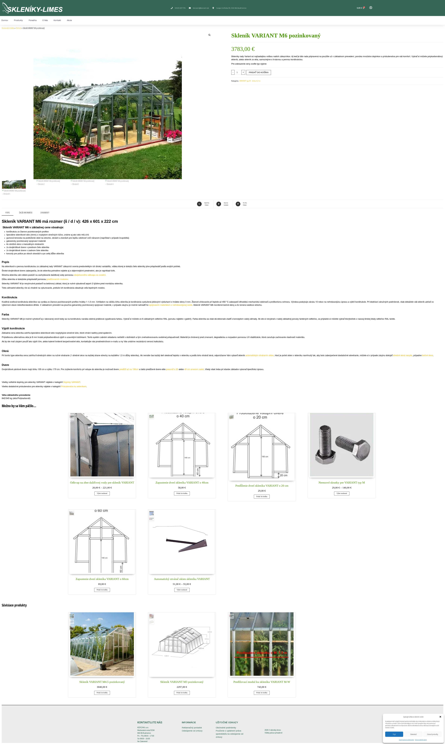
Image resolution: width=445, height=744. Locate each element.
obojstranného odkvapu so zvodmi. (90, 274)
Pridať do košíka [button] (181, 493)
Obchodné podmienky (226, 728)
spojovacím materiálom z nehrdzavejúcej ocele (170, 304)
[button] (440, 717)
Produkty (18, 20)
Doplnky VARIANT (71, 381)
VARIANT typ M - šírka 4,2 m (249, 81)
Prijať (394, 734)
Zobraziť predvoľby (432, 734)
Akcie (69, 20)
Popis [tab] (7, 212)
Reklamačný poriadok (192, 728)
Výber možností (102, 493)
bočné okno (427, 355)
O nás (45, 20)
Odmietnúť (413, 734)
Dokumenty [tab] (45, 212)
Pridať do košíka (259, 72)
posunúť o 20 (172, 369)
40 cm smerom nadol (194, 369)
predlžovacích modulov (57, 279)
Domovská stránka (8, 28)
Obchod (18, 28)
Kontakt (57, 20)
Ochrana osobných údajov (421, 740)
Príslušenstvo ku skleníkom (73, 386)
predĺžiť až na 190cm (129, 369)
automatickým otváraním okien (259, 355)
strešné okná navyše (402, 355)
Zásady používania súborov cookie (406, 740)
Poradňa (33, 20)
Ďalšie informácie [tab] (25, 212)
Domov (4, 20)
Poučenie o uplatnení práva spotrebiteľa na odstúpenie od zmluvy (229, 734)
